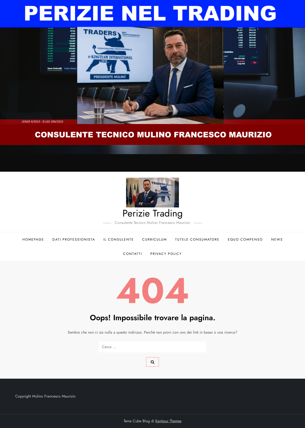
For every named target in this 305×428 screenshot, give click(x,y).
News (277, 239)
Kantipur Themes (168, 421)
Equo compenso (245, 239)
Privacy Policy (166, 253)
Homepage (33, 239)
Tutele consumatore (197, 239)
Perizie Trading (152, 213)
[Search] (152, 362)
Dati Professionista (73, 239)
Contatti (132, 253)
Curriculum (154, 239)
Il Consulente (118, 239)
